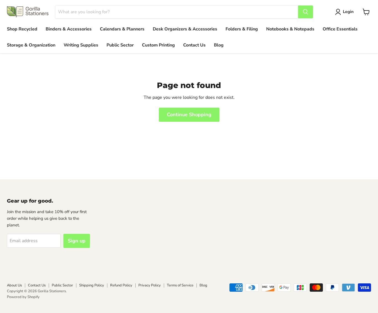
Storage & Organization (31, 45)
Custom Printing (158, 45)
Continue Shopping (189, 114)
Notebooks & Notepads (290, 29)
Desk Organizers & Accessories (185, 29)
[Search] (305, 12)
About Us (14, 285)
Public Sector (120, 45)
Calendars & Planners (122, 29)
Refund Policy (121, 285)
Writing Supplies (81, 45)
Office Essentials (340, 29)
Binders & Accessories (69, 29)
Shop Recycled (22, 29)
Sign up (77, 240)
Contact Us (194, 45)
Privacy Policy (149, 285)
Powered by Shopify (23, 296)
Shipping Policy (91, 285)
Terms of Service (180, 285)
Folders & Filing (242, 29)
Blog (219, 45)
